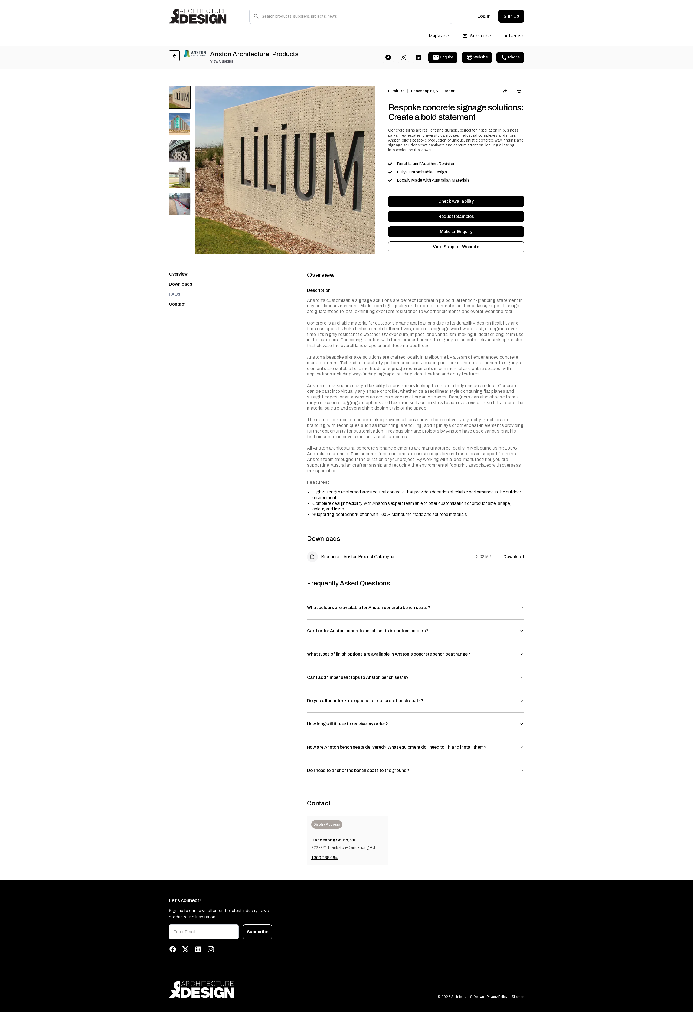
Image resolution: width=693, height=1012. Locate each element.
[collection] (519, 91)
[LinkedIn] (418, 57)
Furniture (396, 91)
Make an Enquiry (456, 231)
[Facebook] (388, 57)
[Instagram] (403, 57)
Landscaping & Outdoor (433, 91)
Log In (484, 16)
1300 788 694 (324, 857)
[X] (185, 949)
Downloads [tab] (180, 284)
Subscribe (480, 36)
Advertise (514, 36)
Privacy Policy (497, 996)
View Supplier (221, 61)
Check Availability (456, 201)
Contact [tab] (177, 304)
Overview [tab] (178, 274)
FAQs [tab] (174, 294)
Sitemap (518, 996)
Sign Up (511, 16)
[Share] (505, 91)
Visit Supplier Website (456, 246)
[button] (415, 607)
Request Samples (456, 216)
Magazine (439, 36)
